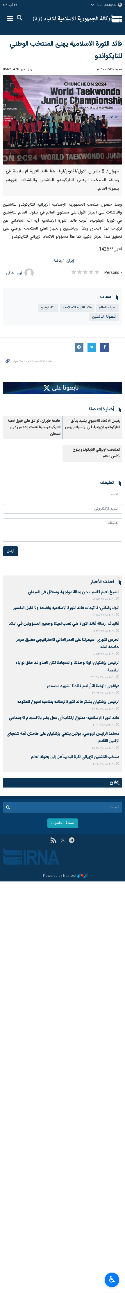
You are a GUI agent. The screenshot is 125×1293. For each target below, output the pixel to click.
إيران (70, 261)
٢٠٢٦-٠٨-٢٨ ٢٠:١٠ (104, 764)
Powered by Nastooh (60, 876)
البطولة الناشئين (104, 317)
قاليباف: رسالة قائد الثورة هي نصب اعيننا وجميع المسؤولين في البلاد (64, 623)
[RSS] (53, 841)
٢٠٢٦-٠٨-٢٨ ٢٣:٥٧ (103, 677)
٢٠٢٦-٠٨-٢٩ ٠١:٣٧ (103, 631)
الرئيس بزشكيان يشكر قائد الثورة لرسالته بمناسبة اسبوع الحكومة (68, 702)
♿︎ (112, 1279)
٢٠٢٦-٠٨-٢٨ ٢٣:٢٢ (103, 693)
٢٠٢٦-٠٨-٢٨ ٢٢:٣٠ (103, 709)
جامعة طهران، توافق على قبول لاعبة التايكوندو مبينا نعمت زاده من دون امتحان (34, 427)
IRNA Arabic (71, 19)
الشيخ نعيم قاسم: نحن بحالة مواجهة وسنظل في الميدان (73, 592)
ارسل (10, 551)
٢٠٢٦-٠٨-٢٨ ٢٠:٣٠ (103, 748)
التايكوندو (48, 308)
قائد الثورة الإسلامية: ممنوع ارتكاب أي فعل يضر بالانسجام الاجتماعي (64, 718)
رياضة (58, 261)
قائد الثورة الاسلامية (77, 308)
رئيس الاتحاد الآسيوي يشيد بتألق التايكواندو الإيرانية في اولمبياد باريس (92, 424)
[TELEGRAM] (72, 841)
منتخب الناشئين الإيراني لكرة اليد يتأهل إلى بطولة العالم (75, 757)
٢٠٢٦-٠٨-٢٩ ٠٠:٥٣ (103, 654)
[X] (63, 841)
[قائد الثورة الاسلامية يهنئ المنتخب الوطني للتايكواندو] (62, 120)
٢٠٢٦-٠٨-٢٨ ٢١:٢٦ (104, 725)
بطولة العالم (107, 308)
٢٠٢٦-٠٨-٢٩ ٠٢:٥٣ (104, 599)
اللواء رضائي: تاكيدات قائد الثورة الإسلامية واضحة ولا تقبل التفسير (66, 608)
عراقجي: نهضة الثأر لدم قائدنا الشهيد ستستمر (83, 686)
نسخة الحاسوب (62, 823)
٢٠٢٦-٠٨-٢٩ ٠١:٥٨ (104, 615)
